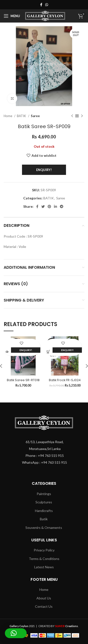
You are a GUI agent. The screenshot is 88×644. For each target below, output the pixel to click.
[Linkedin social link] (55, 206)
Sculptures (43, 502)
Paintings (44, 494)
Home (8, 116)
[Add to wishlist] (21, 343)
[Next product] (81, 116)
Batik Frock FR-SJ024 (65, 380)
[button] (16, 633)
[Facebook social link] (41, 4)
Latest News (44, 567)
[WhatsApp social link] (47, 4)
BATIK (22, 116)
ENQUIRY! (44, 170)
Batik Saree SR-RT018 (23, 380)
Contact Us (44, 606)
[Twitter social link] (43, 206)
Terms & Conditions (44, 559)
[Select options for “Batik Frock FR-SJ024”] (48, 351)
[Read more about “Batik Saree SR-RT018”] (6, 351)
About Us (43, 598)
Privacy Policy (44, 550)
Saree (35, 116)
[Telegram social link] (61, 206)
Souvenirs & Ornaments (43, 527)
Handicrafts (44, 511)
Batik (44, 519)
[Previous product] (72, 116)
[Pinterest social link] (49, 206)
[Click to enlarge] (12, 98)
